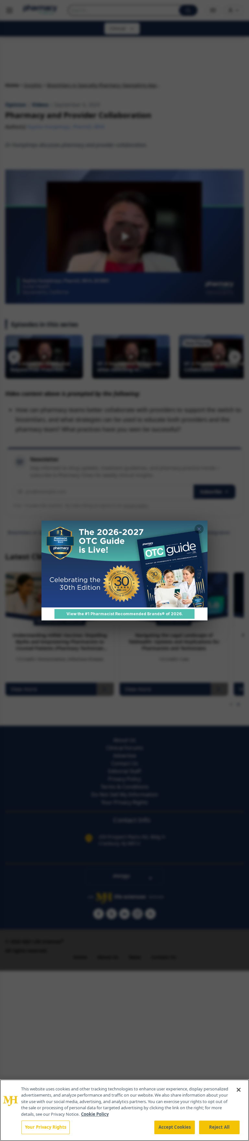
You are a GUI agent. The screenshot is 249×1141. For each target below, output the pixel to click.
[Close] (238, 1090)
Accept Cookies (175, 1127)
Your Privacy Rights (45, 1127)
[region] (124, 1110)
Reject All (219, 1127)
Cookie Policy (95, 1114)
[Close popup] (199, 529)
